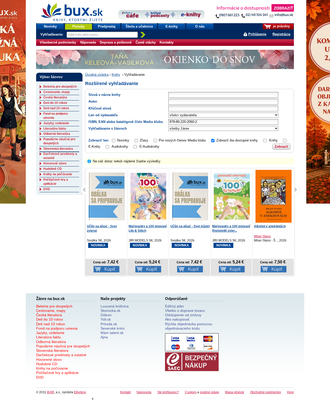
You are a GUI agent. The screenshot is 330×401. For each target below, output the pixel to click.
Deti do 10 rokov (55, 103)
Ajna (104, 337)
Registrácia (281, 34)
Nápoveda (88, 42)
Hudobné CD (52, 169)
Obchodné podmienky (265, 392)
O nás (199, 26)
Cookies (190, 392)
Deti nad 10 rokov (56, 108)
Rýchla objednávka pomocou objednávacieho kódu (188, 326)
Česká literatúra (55, 97)
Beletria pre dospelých (60, 86)
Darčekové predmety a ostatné (61, 355)
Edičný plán (174, 306)
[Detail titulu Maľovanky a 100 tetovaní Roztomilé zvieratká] (231, 196)
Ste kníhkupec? (168, 392)
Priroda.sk (109, 324)
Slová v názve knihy (104, 95)
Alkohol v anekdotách (270, 226)
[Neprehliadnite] (254, 12)
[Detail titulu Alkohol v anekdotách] (273, 198)
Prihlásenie (257, 34)
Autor (92, 101)
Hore (290, 392)
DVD (46, 189)
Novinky (50, 26)
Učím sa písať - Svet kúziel (190, 226)
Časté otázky (146, 42)
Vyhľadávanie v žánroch (107, 128)
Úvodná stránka (97, 75)
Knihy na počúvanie (57, 174)
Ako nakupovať (177, 319)
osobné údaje (209, 392)
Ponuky (78, 26)
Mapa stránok (234, 392)
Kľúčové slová (99, 108)
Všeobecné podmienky (58, 42)
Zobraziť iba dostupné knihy (237, 140)
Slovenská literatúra (58, 149)
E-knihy (172, 26)
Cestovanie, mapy (56, 92)
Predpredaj (107, 26)
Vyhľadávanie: (52, 34)
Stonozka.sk (110, 310)
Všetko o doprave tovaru (185, 310)
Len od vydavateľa (103, 115)
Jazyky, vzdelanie (56, 123)
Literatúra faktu (54, 128)
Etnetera (80, 392)
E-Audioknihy (149, 146)
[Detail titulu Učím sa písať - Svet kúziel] (190, 196)
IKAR (50, 392)
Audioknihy (120, 146)
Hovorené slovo (55, 163)
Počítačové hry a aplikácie (55, 182)
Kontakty (167, 42)
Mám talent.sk (112, 333)
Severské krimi (113, 328)
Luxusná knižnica (115, 306)
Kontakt (125, 392)
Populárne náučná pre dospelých (63, 346)
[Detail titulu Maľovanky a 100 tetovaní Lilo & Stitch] (148, 196)
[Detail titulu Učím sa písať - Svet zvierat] (106, 196)
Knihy (116, 75)
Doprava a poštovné (115, 42)
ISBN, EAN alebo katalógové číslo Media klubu (125, 122)
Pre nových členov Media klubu (182, 140)
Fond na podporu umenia (57, 328)
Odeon (106, 315)
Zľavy (144, 140)
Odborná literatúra (56, 134)
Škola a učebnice (139, 26)
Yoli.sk (106, 319)
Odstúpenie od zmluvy (183, 315)
